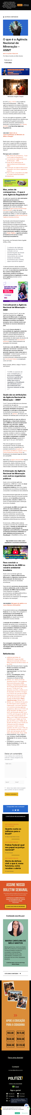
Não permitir (25, 1113)
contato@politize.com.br (15, 1070)
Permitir (17, 1113)
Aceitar (20, 5)
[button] (13, 810)
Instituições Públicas (10, 53)
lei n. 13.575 (12, 101)
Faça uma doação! (15, 1057)
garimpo (15, 413)
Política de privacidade (15, 1083)
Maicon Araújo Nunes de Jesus (13, 836)
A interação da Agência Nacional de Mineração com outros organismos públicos (17, 169)
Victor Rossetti (10, 852)
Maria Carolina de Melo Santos (14, 56)
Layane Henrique (10, 871)
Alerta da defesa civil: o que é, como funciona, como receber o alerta (14, 864)
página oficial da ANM (17, 459)
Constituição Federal (11, 359)
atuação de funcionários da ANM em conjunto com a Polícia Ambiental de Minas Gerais (14, 450)
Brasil (17, 1086)
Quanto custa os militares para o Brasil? (13, 831)
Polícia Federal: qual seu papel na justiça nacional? (14, 847)
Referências (10, 176)
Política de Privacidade (26, 5)
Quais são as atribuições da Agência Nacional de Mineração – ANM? (16, 164)
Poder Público (11, 233)
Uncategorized (9, 826)
